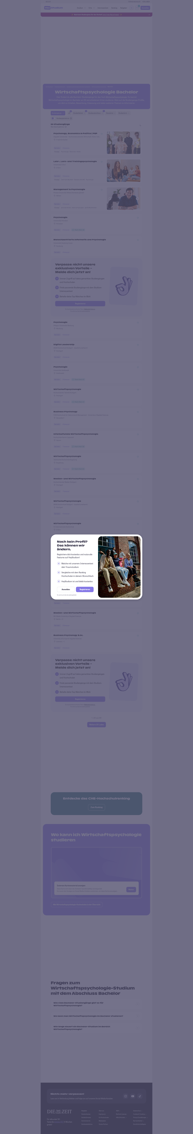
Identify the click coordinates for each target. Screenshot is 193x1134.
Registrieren (85, 589)
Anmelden (66, 589)
